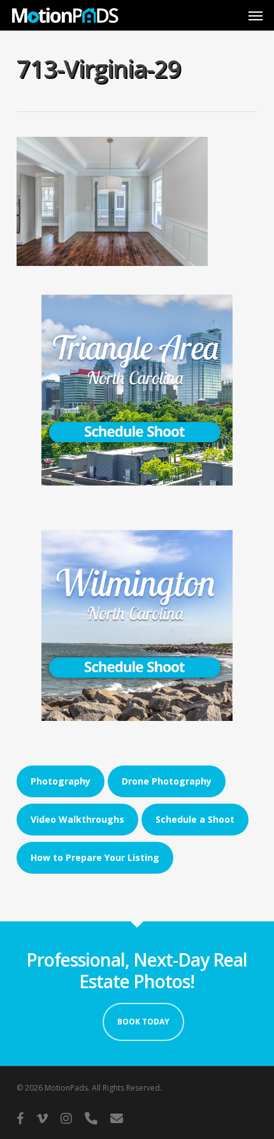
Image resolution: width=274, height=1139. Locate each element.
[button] (256, 15)
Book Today (143, 1021)
